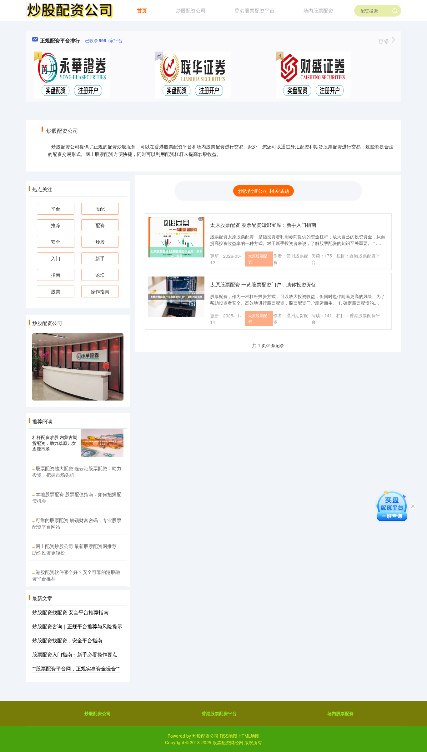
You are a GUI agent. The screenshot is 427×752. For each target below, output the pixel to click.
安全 (55, 241)
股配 (100, 208)
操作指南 (100, 291)
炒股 (100, 241)
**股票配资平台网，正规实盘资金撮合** (76, 668)
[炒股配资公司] (71, 10)
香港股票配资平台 (254, 10)
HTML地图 (249, 736)
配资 (100, 225)
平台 (55, 208)
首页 (142, 10)
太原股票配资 (257, 258)
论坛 (100, 274)
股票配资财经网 (228, 742)
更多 (384, 41)
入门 (55, 258)
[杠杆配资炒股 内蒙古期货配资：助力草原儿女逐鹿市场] (102, 443)
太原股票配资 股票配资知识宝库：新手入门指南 (263, 224)
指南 (55, 274)
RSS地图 (228, 736)
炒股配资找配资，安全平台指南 (67, 640)
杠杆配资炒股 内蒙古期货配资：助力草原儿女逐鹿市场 (54, 442)
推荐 (55, 225)
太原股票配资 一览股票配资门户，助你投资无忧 (263, 284)
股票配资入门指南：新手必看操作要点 (74, 654)
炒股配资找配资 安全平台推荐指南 (70, 612)
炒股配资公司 (191, 10)
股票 (55, 291)
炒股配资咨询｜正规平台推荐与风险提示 (77, 626)
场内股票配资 (318, 10)
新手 (100, 258)
